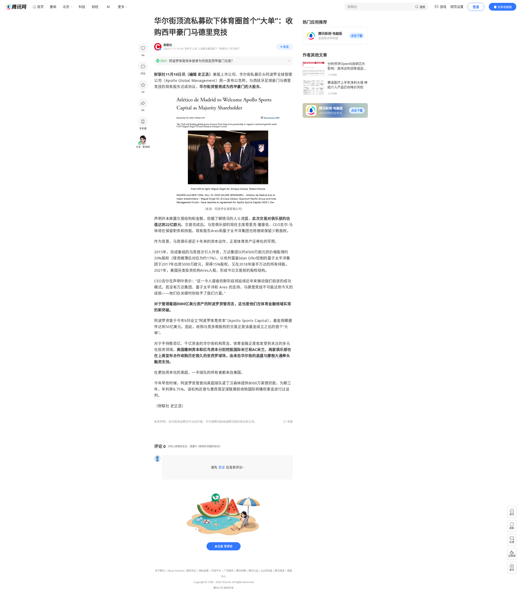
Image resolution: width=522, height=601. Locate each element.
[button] (356, 36)
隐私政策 (204, 570)
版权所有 (229, 588)
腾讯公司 (218, 588)
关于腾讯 (160, 570)
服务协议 (191, 570)
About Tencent (175, 570)
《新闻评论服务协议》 (209, 446)
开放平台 (216, 570)
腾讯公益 (253, 570)
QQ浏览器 (266, 570)
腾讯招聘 (241, 570)
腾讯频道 (279, 570)
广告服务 (228, 570)
